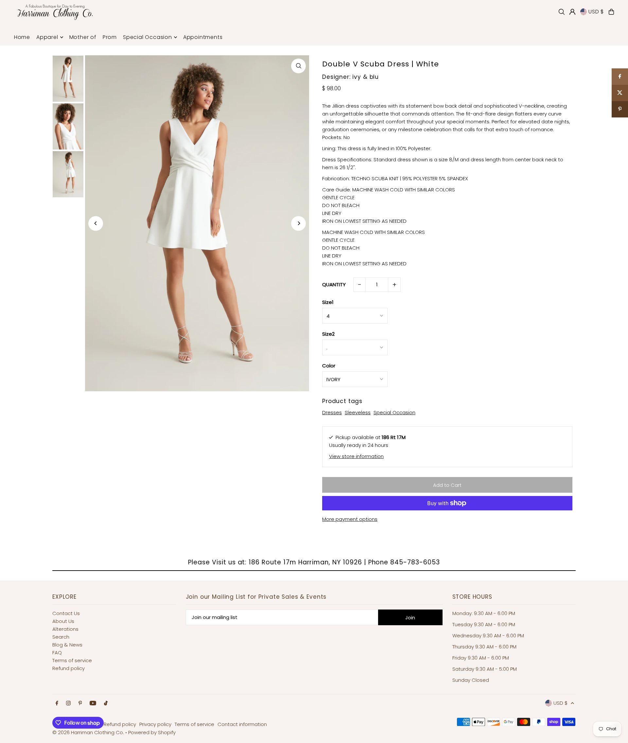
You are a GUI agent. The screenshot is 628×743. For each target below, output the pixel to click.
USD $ (596, 11)
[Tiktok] (106, 703)
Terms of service (72, 660)
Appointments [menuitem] (203, 37)
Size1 (328, 302)
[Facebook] (57, 703)
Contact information (242, 724)
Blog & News (67, 644)
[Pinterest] (80, 703)
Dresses (332, 412)
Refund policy (68, 668)
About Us (63, 621)
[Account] (572, 12)
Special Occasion (394, 412)
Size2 (328, 333)
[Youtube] (93, 703)
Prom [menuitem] (110, 37)
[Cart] (611, 12)
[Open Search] (562, 12)
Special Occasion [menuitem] (147, 37)
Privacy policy (155, 724)
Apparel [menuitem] (47, 37)
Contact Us (66, 613)
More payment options (349, 519)
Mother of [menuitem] (82, 37)
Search (60, 636)
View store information (356, 456)
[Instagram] (68, 703)
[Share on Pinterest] (620, 109)
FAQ (57, 652)
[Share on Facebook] (620, 76)
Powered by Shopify (152, 732)
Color (328, 365)
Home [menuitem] (22, 37)
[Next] (298, 223)
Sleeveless (358, 412)
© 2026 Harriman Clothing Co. (88, 732)
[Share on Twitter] (620, 93)
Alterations (65, 629)
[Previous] (95, 223)
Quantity (334, 284)
